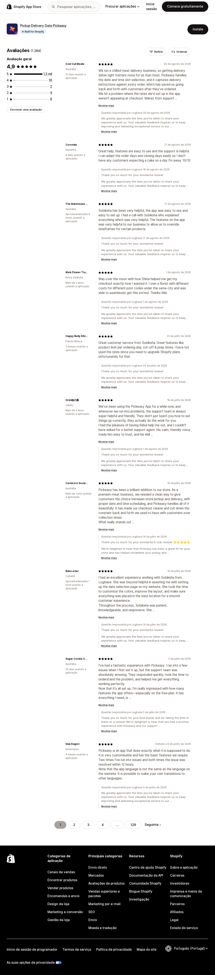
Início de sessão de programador (32, 950)
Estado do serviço (184, 928)
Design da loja (58, 904)
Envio (92, 920)
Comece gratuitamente (185, 6)
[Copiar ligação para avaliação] (86, 64)
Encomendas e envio (63, 896)
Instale (198, 29)
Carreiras (177, 875)
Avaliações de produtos (106, 883)
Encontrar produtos (62, 880)
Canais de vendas (61, 872)
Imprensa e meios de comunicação (186, 893)
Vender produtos (60, 888)
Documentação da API (146, 875)
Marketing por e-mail (104, 904)
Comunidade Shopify (145, 883)
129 (133, 825)
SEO (91, 912)
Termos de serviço (76, 950)
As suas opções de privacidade (31, 963)
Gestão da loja (58, 920)
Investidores (179, 883)
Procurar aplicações (120, 6)
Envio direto (97, 867)
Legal (174, 920)
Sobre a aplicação (184, 867)
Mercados (96, 875)
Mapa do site (146, 950)
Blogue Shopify (140, 891)
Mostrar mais (106, 105)
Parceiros (177, 904)
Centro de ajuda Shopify (147, 867)
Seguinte (152, 825)
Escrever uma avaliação (26, 109)
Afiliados (177, 912)
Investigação (139, 899)
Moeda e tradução (102, 928)
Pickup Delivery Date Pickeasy (43, 26)
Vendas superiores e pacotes (104, 893)
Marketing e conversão (65, 912)
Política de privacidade (114, 950)
